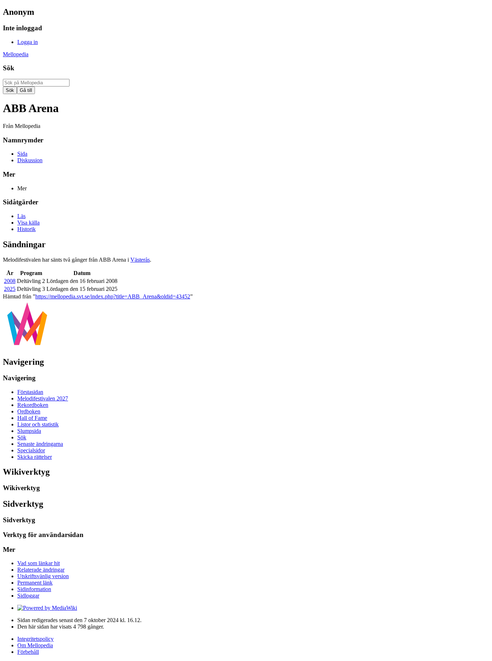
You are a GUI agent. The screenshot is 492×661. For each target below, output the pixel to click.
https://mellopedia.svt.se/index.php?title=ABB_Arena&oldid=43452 (112, 296)
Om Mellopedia (35, 645)
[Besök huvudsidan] (27, 346)
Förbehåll (28, 652)
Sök (8, 68)
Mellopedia (15, 54)
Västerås (140, 260)
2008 (9, 281)
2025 (9, 289)
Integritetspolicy (35, 639)
